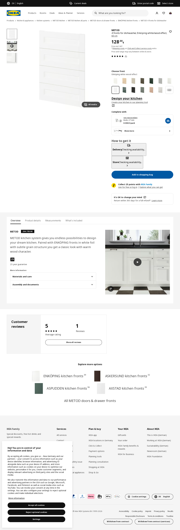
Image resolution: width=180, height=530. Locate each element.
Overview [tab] (16, 220)
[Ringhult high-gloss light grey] (160, 90)
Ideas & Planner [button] (65, 13)
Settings (36, 519)
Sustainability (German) (157, 445)
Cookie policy (137, 511)
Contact (60, 440)
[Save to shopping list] (170, 31)
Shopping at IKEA (96, 467)
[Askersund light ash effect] (124, 81)
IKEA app (93, 435)
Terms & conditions (155, 516)
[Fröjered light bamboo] (151, 90)
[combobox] (119, 13)
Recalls (170, 511)
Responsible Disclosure (135, 516)
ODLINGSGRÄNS (130, 118)
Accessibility (124, 511)
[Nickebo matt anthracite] (133, 90)
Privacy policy (159, 511)
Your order (122, 440)
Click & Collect (95, 445)
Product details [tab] (33, 220)
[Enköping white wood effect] (115, 90)
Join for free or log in (127, 187)
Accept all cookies (36, 505)
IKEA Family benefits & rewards (128, 447)
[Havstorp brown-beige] (142, 81)
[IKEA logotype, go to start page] (14, 13)
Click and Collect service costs (139, 48)
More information (16, 498)
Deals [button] (52, 13)
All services (62, 435)
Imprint (148, 511)
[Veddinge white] (169, 81)
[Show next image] (97, 69)
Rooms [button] (43, 13)
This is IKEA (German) (157, 435)
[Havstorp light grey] (160, 81)
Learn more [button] (157, 200)
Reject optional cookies (36, 512)
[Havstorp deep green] (151, 81)
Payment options (96, 451)
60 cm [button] (115, 35)
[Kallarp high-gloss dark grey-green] (124, 90)
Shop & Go (94, 472)
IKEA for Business (126, 454)
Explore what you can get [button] (151, 187)
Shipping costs (118, 48)
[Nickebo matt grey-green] (142, 90)
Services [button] (80, 13)
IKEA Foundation (154, 456)
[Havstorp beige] (133, 81)
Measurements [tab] (53, 220)
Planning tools (95, 456)
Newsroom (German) (156, 451)
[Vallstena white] (115, 81)
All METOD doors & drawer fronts (90, 400)
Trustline (169, 516)
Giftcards (122, 435)
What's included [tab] (74, 220)
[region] (62, 69)
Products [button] (32, 13)
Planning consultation (98, 461)
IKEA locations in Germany (101, 440)
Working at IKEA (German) (159, 440)
